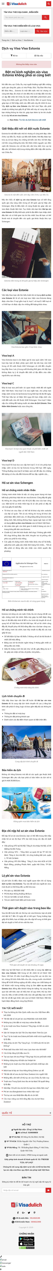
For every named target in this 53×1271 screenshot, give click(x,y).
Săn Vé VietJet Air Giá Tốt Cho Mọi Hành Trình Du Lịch (25, 1033)
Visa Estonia (28, 40)
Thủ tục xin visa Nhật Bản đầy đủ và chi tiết (21, 1095)
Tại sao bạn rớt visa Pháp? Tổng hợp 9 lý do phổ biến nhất (27, 1057)
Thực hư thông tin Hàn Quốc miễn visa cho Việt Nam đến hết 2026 (27, 1013)
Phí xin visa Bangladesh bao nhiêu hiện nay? (21, 1091)
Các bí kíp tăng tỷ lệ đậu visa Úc (16, 1053)
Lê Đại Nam (37, 1129)
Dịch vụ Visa (16, 40)
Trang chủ (5, 40)
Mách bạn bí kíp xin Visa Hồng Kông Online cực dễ (24, 1070)
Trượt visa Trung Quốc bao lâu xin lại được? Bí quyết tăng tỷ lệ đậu (26, 1082)
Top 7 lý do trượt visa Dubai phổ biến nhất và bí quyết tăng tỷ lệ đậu (27, 1037)
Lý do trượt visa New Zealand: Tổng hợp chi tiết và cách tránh (26, 1027)
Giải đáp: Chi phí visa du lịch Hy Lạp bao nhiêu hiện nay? (26, 1088)
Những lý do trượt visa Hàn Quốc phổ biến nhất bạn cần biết (26, 1065)
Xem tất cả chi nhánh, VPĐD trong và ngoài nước (28, 1155)
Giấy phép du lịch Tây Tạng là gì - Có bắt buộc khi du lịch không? (26, 1044)
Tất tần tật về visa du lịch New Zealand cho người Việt (25, 1074)
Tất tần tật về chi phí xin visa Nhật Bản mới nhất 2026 (25, 1019)
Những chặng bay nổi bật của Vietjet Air (20, 1060)
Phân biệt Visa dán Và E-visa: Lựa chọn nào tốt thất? (25, 1049)
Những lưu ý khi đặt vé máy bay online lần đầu (22, 1022)
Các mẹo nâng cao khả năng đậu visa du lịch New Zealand (24, 1100)
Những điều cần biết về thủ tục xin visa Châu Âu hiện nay (26, 1078)
